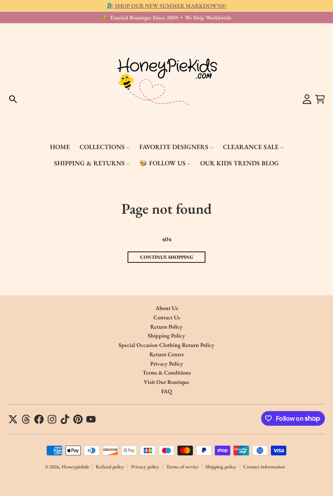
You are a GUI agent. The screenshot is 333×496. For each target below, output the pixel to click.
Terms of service (182, 467)
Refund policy (110, 467)
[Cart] (320, 99)
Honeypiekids (75, 467)
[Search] (13, 99)
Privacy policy (145, 467)
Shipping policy (220, 467)
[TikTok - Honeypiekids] (65, 419)
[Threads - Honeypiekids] (26, 419)
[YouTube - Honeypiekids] (91, 419)
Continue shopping (166, 257)
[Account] (307, 99)
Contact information (264, 467)
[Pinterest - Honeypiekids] (78, 419)
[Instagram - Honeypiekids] (52, 419)
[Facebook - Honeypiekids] (39, 419)
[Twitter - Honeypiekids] (13, 419)
